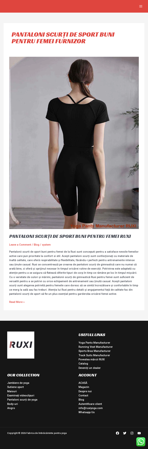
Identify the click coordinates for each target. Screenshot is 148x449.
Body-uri (12, 404)
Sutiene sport (15, 387)
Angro (11, 408)
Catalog (83, 363)
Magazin (84, 387)
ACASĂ (83, 382)
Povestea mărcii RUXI (92, 359)
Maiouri (12, 391)
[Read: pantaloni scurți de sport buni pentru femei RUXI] (74, 142)
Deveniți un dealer (90, 368)
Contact (83, 395)
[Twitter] (124, 433)
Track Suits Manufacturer (94, 355)
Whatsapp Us (87, 412)
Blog (36, 244)
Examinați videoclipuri (20, 395)
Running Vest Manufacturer (96, 346)
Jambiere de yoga (18, 382)
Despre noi (85, 391)
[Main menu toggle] (140, 6)
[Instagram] (132, 433)
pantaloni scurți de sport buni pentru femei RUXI (70, 236)
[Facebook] (117, 433)
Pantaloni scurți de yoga (22, 399)
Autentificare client (90, 404)
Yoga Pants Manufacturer (94, 342)
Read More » (17, 302)
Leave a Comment (20, 244)
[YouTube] (139, 433)
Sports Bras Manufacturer (95, 351)
